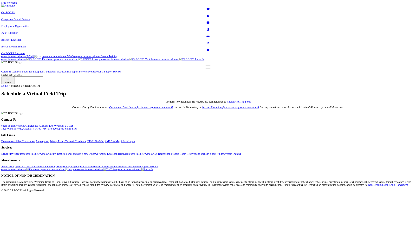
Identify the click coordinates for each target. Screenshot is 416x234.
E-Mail (17, 56)
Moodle (175, 153)
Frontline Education (95, 153)
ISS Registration (149, 153)
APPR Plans (7, 166)
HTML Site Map (95, 141)
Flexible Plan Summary (126, 166)
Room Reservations (190, 153)
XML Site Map (112, 141)
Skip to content (9, 2)
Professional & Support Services (104, 71)
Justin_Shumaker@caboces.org (230, 107)
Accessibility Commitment (21, 141)
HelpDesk (123, 153)
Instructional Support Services (72, 71)
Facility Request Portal (48, 153)
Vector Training (96, 56)
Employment (42, 141)
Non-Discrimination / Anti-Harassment (388, 184)
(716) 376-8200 (59, 128)
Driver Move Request (12, 153)
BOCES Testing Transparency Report (54, 166)
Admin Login (128, 141)
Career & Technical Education (17, 71)
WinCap (59, 56)
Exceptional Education (45, 71)
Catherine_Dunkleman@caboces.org (141, 107)
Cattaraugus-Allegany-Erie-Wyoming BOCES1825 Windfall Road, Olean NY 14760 (37, 127)
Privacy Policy (57, 141)
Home (4, 141)
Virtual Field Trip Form (239, 101)
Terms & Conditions (75, 141)
